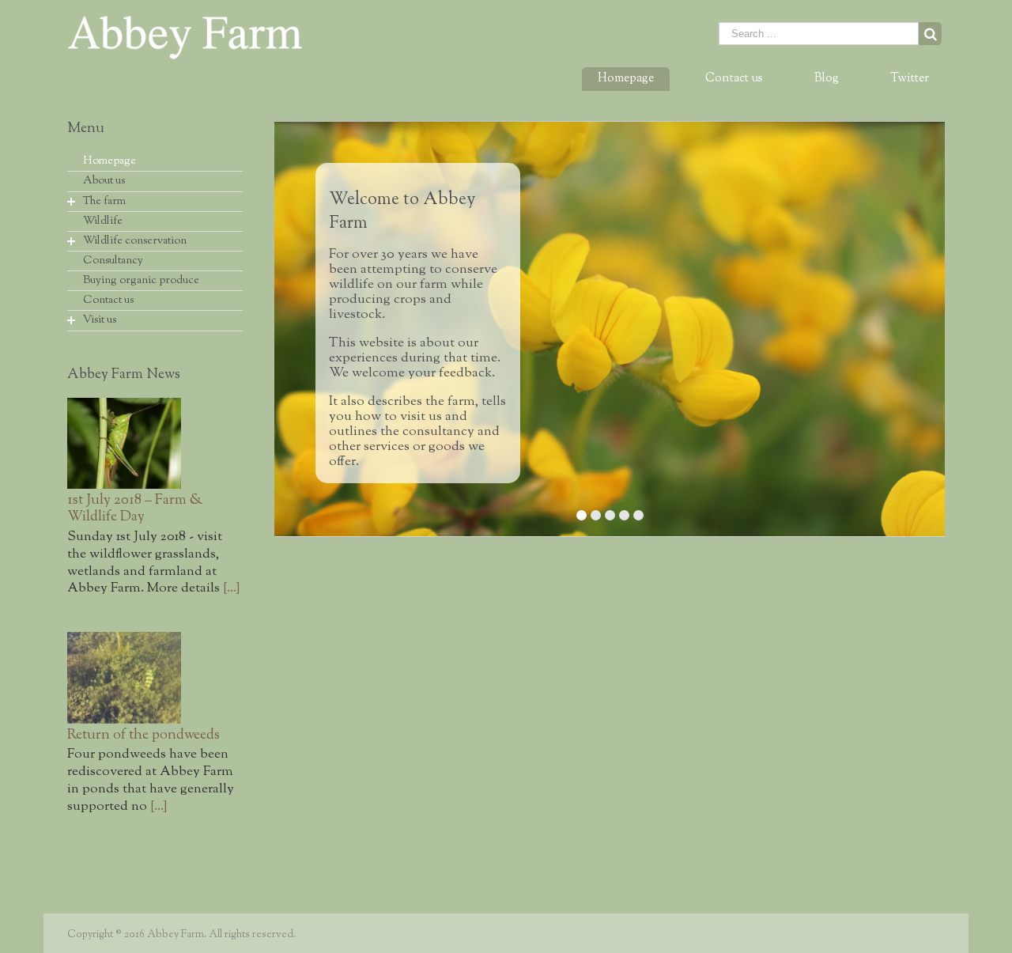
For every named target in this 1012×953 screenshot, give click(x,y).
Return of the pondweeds (143, 735)
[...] (231, 588)
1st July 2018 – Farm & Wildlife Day (135, 509)
